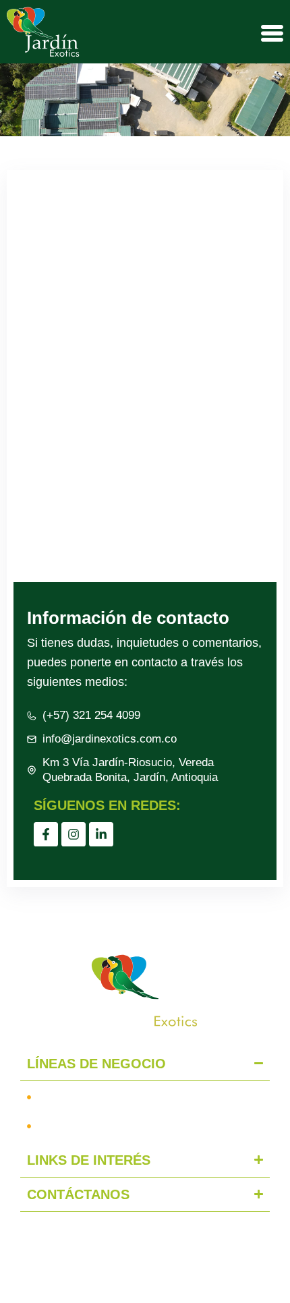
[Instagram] (73, 834)
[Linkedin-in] (101, 834)
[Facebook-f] (46, 834)
